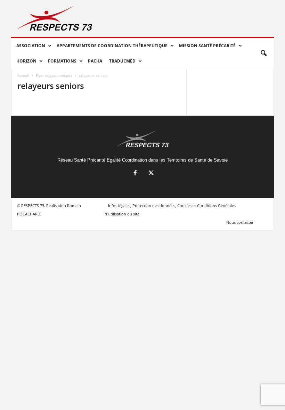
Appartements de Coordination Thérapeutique (112, 46)
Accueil (23, 75)
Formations (62, 61)
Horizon (26, 61)
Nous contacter (239, 222)
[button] (263, 53)
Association (30, 46)
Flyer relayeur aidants (54, 75)
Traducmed (122, 61)
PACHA (95, 61)
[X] (150, 173)
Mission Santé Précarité (207, 46)
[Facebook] (135, 173)
